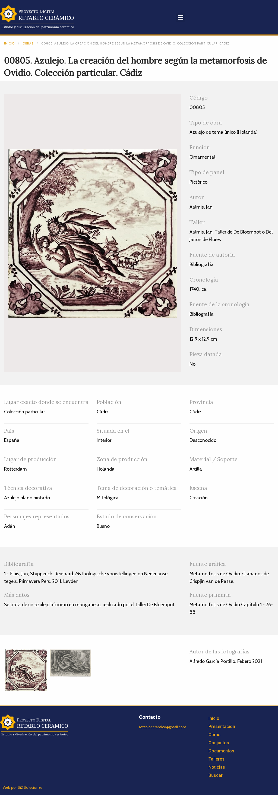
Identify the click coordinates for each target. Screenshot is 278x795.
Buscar (215, 775)
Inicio (9, 43)
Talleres (216, 759)
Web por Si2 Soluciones (23, 787)
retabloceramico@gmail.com (162, 726)
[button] (180, 17)
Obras (28, 43)
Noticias (216, 767)
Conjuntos (218, 742)
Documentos (221, 751)
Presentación (221, 726)
